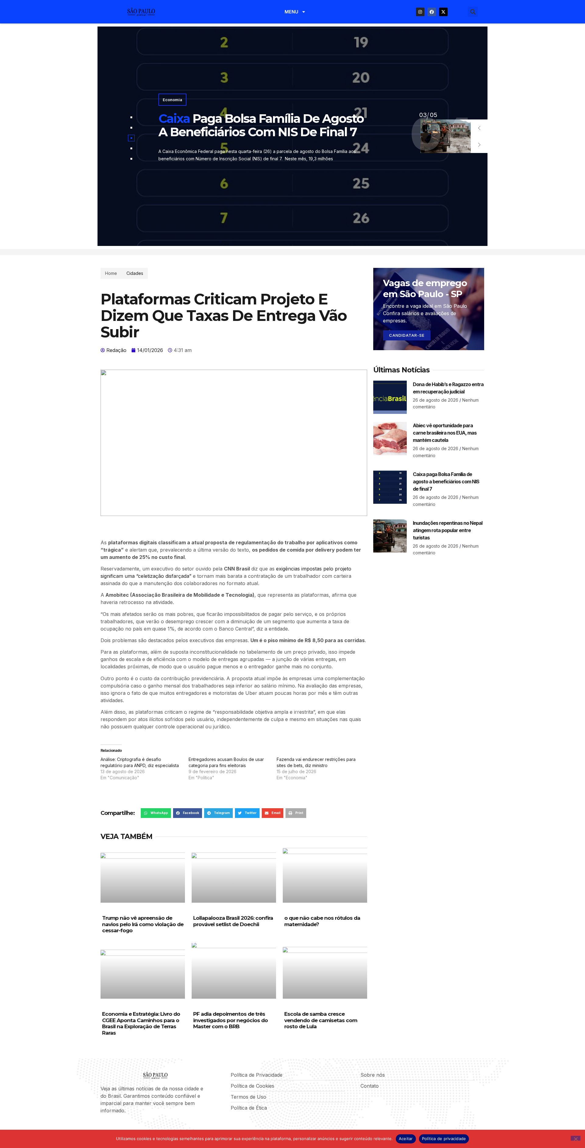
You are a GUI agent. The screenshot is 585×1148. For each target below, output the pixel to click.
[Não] (575, 1138)
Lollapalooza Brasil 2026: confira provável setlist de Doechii (233, 921)
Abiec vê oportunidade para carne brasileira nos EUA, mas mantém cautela (445, 432)
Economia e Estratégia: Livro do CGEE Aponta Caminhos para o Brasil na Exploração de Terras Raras (141, 1023)
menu (291, 12)
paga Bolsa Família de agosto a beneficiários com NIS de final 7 (261, 125)
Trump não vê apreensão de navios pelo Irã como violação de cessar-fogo (142, 924)
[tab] (131, 117)
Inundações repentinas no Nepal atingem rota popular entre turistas (447, 530)
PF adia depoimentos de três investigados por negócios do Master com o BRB (230, 1020)
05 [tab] (423, 115)
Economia (172, 99)
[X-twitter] (443, 12)
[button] (473, 12)
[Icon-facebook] (103, 1127)
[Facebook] (431, 12)
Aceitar (406, 1138)
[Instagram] (420, 12)
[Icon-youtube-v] (134, 1127)
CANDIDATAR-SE (406, 335)
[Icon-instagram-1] (123, 1127)
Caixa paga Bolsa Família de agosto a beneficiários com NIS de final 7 (446, 481)
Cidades (134, 273)
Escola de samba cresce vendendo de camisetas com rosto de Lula (320, 1020)
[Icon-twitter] (113, 1127)
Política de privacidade (444, 1138)
